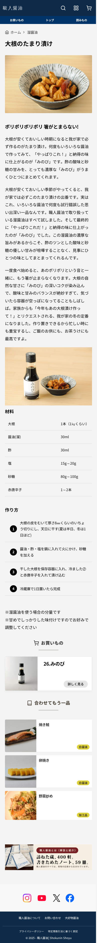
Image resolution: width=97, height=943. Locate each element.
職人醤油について (30, 918)
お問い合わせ (53, 918)
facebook (70, 898)
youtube (41, 898)
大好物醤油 (72, 918)
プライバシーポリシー (31, 931)
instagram (27, 898)
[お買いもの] (89, 7)
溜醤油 (32, 32)
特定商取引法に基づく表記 (63, 931)
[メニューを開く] (76, 7)
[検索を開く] (63, 7)
